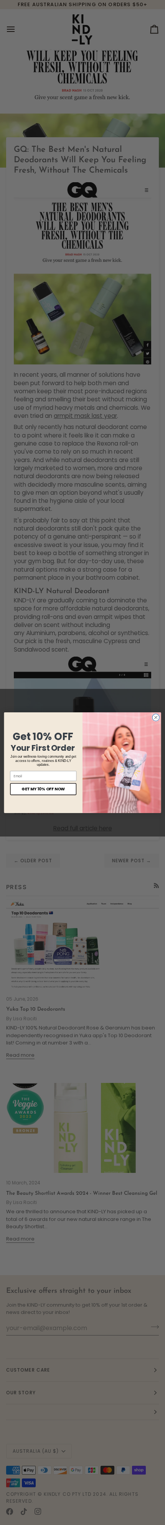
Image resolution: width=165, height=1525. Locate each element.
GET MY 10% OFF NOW (43, 789)
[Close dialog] (155, 717)
